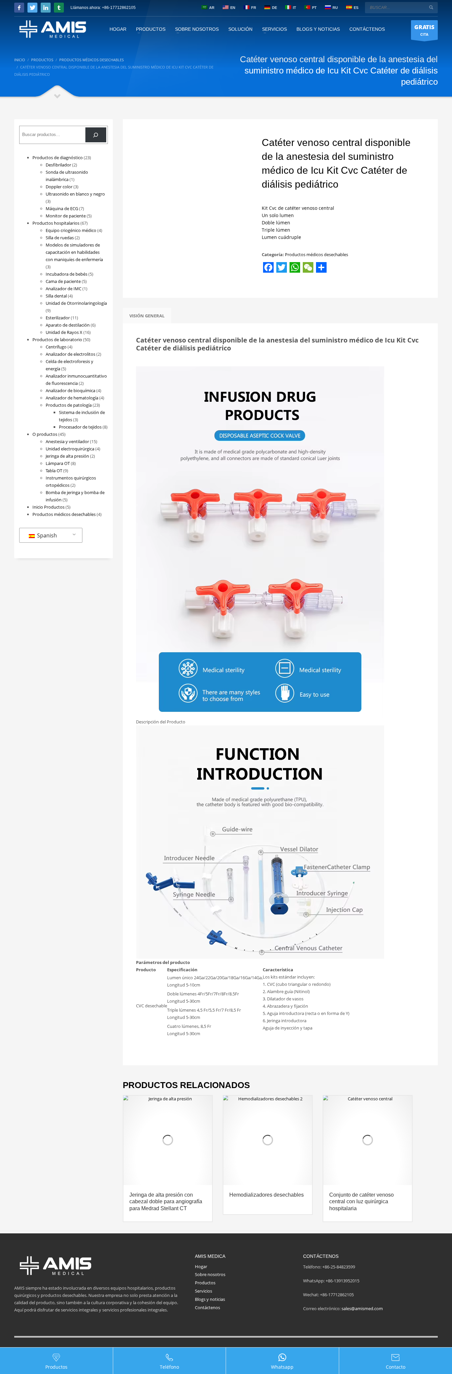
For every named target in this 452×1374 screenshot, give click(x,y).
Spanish (46, 535)
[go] (431, 7)
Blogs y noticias (210, 1299)
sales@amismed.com (362, 1308)
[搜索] (95, 134)
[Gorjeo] (32, 8)
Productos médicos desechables (316, 254)
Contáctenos (207, 1307)
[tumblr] (59, 8)
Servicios (203, 1291)
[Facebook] (19, 8)
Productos (205, 1283)
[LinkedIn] (46, 8)
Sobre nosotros (210, 1274)
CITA (424, 30)
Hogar (201, 1266)
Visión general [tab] (146, 316)
